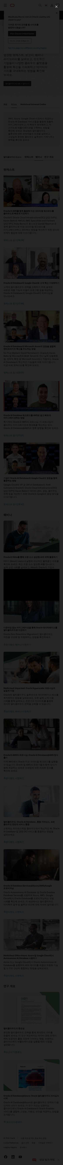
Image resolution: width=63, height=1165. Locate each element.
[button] (56, 7)
